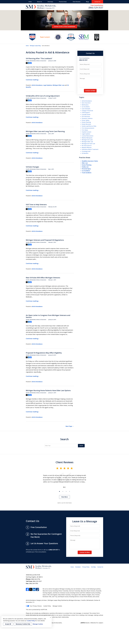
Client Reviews (76, 1)
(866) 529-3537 (96, 7)
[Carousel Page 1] (59, 491)
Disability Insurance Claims (90, 161)
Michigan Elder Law (58, 85)
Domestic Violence (87, 118)
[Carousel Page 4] (69, 491)
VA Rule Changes (32, 167)
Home (30, 1)
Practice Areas (63, 1)
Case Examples (86, 108)
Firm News (85, 130)
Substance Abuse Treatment (90, 149)
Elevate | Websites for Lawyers (91, 623)
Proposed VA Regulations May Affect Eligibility (44, 353)
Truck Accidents (86, 172)
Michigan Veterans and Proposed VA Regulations (45, 240)
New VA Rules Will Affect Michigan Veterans (43, 278)
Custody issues (86, 114)
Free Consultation (97, 5)
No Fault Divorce (86, 145)
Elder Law (85, 163)
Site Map (93, 567)
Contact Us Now (90, 90)
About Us (39, 1)
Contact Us (97, 1)
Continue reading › (32, 80)
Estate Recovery (86, 124)
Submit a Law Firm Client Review (64, 502)
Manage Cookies (57, 606)
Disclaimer (78, 567)
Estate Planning (86, 122)
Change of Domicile (87, 110)
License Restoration (87, 136)
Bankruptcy (85, 105)
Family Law (85, 167)
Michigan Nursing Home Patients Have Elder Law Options (48, 390)
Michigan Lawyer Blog (35, 45)
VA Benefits (85, 153)
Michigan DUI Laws (87, 140)
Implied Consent (86, 132)
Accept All (8, 624)
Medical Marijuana (87, 138)
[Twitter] (30, 589)
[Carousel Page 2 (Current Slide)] (62, 491)
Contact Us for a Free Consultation (64, 26)
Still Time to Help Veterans (36, 205)
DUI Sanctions (86, 116)
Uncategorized (86, 151)
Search (64, 439)
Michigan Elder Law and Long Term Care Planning (45, 131)
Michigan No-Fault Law (88, 143)
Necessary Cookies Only (23, 624)
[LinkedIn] (34, 589)
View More (64, 497)
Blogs (87, 1)
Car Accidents (86, 107)
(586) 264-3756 (35, 579)
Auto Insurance (86, 103)
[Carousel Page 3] (66, 491)
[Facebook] (27, 589)
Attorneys (50, 1)
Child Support (86, 112)
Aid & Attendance (37, 85)
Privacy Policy (85, 567)
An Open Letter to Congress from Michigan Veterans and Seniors (48, 316)
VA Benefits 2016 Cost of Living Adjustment (43, 96)
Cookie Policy (47, 606)
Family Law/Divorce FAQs (89, 126)
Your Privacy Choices (36, 606)
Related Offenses (87, 147)
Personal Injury (86, 169)
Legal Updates (47, 85)
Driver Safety (85, 120)
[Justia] (37, 589)
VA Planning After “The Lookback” (39, 58)
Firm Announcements (88, 128)
